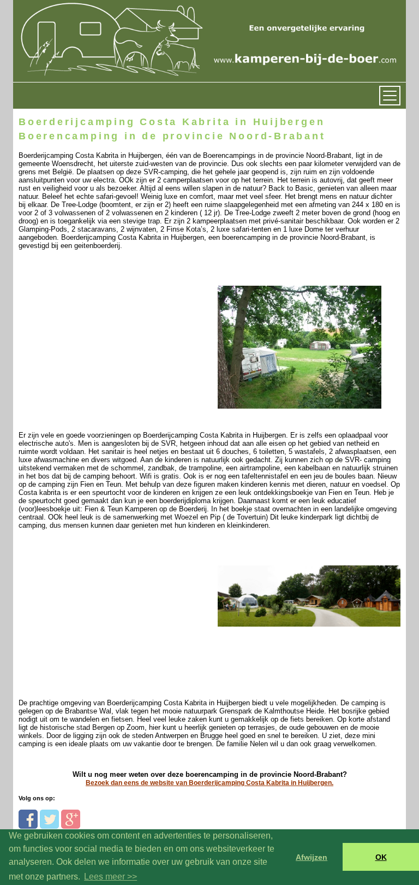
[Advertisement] (94, 333)
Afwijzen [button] (311, 857)
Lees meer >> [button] (110, 876)
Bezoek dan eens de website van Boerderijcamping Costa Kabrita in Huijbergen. (209, 783)
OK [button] (381, 857)
